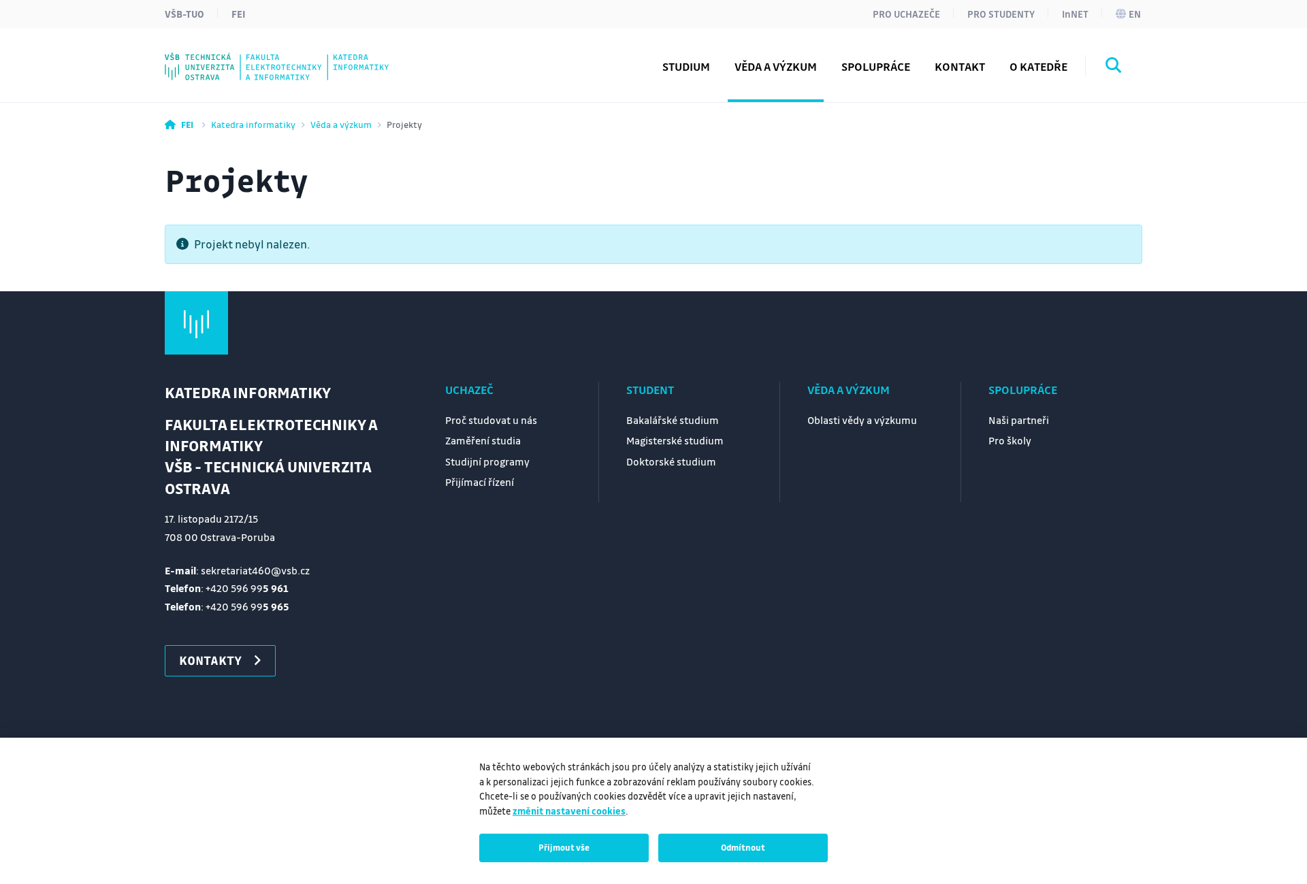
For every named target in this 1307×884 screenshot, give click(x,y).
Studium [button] (686, 66)
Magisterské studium (675, 440)
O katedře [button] (1038, 66)
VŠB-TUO (184, 13)
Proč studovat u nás (491, 420)
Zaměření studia (483, 440)
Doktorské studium (671, 461)
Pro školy (1009, 440)
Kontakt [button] (960, 66)
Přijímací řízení (479, 482)
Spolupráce (1022, 389)
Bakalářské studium (672, 420)
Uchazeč (469, 389)
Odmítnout (743, 847)
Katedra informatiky (253, 124)
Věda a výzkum (341, 124)
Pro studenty (1001, 13)
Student (650, 389)
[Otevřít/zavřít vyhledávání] (1114, 67)
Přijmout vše (564, 847)
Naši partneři (1018, 420)
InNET (1075, 13)
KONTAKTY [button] (210, 660)
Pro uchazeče (906, 13)
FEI (238, 13)
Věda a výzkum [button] (776, 66)
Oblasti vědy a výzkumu (862, 420)
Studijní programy (487, 461)
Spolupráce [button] (875, 66)
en (1135, 13)
